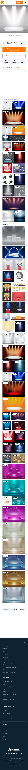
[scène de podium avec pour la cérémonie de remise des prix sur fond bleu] (8, 622)
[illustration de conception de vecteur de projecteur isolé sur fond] (8, 217)
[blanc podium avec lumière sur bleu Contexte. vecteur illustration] (13, 326)
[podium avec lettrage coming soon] (8, 350)
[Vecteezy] (2, 2)
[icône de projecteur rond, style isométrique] (8, 374)
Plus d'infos (6, 70)
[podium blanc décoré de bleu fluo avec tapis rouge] (8, 404)
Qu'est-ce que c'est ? (16, 67)
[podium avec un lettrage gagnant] (8, 338)
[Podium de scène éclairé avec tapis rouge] (6, 163)
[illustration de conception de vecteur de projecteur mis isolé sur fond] (8, 207)
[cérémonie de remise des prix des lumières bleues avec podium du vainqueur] (6, 549)
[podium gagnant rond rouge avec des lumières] (9, 173)
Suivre (22, 43)
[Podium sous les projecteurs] (8, 290)
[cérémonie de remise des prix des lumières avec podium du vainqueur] (13, 265)
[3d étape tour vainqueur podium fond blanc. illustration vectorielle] (8, 278)
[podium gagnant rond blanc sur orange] (9, 147)
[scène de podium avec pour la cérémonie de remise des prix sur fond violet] (8, 599)
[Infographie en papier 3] (8, 241)
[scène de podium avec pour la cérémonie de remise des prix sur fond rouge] (8, 610)
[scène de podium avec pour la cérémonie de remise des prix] (8, 362)
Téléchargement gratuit (14, 49)
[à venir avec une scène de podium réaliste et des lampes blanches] (18, 373)
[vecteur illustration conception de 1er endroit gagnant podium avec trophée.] (7, 675)
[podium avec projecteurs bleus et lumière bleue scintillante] (8, 416)
